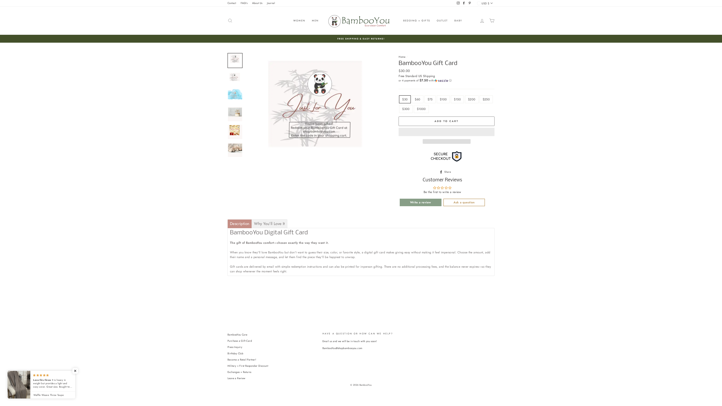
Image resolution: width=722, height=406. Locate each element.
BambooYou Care (237, 334)
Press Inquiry (235, 347)
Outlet (442, 20)
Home (402, 57)
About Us (257, 3)
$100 (443, 99)
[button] (446, 80)
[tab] (240, 223)
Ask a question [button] (464, 202)
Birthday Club (235, 353)
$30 (405, 99)
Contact (232, 3)
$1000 (421, 109)
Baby (458, 20)
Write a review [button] (420, 202)
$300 (406, 109)
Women (299, 20)
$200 (472, 99)
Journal (271, 3)
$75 (430, 99)
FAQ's (244, 3)
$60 (417, 99)
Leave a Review (236, 378)
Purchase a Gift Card (240, 341)
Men (315, 20)
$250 (486, 99)
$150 (457, 99)
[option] (361, 39)
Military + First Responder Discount (248, 366)
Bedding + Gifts (416, 20)
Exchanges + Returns (239, 372)
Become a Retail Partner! (242, 359)
